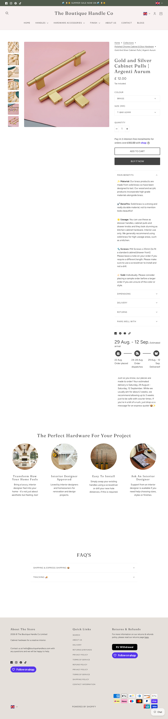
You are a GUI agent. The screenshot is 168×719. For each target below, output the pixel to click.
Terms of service (81, 674)
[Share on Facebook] (115, 333)
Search (76, 635)
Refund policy (80, 665)
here (147, 637)
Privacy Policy (80, 655)
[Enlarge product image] (66, 84)
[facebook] (6, 3)
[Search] (7, 13)
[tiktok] (20, 3)
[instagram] (11, 3)
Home (117, 43)
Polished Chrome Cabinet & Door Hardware (134, 47)
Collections (128, 43)
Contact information (84, 684)
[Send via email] (124, 333)
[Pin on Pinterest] (120, 333)
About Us (77, 640)
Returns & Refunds (82, 650)
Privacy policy (80, 669)
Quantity (120, 122)
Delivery (77, 645)
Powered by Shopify (84, 707)
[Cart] (161, 13)
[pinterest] (15, 3)
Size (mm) (120, 106)
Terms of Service (81, 660)
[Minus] (117, 129)
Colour (119, 92)
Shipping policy (81, 679)
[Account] (155, 13)
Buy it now (137, 161)
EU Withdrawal (124, 647)
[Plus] (127, 129)
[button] (129, 333)
